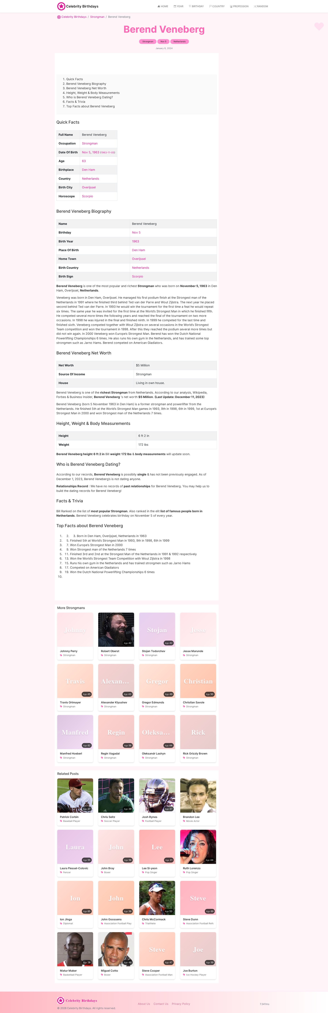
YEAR (180, 6)
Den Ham (88, 169)
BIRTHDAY (198, 6)
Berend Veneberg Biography (86, 83)
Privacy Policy (181, 1003)
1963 (95, 152)
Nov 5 (86, 152)
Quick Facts (74, 79)
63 (84, 161)
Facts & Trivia (75, 101)
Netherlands (90, 178)
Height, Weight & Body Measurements (93, 93)
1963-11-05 (107, 152)
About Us (144, 1003)
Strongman (97, 16)
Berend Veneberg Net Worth (86, 88)
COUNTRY (218, 6)
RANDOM (262, 6)
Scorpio (87, 196)
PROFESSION (241, 6)
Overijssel (89, 187)
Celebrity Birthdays (82, 6)
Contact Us (161, 1003)
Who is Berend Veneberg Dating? (89, 97)
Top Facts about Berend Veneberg (90, 106)
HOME (164, 6)
